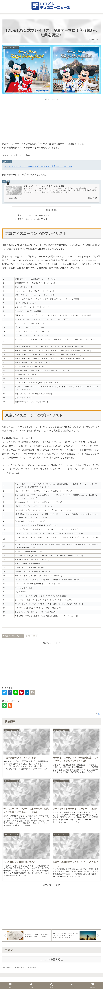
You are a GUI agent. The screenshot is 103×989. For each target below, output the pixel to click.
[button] (95, 661)
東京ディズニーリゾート (14, 636)
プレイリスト (32, 636)
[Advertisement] (51, 120)
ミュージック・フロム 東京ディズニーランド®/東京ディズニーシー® (38, 166)
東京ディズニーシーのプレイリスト (33, 219)
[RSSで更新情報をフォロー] (10, 705)
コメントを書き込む (51, 959)
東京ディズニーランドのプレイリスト (33, 215)
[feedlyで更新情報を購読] (4, 705)
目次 (48, 210)
